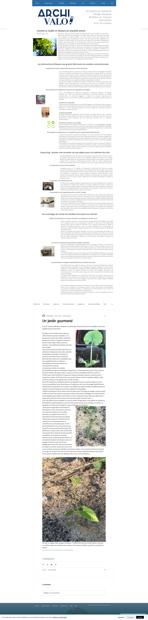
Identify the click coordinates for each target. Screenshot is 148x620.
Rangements (81, 304)
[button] (112, 304)
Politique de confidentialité (60, 617)
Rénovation (37, 304)
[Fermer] (146, 617)
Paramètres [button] (121, 617)
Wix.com (108, 605)
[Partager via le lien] (56, 564)
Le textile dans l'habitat (94, 304)
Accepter (140, 617)
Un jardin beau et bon (68, 304)
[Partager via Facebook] (43, 564)
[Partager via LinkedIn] (51, 564)
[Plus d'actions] (105, 316)
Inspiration (56, 304)
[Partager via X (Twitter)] (47, 564)
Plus (105, 304)
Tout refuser (130, 617)
